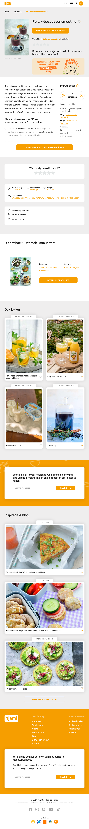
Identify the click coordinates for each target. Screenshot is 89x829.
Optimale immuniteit (51, 39)
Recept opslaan (18, 220)
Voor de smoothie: (67, 104)
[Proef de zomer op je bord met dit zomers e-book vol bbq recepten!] (58, 66)
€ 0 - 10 (50, 190)
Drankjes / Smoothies (20, 198)
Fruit (32, 198)
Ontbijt (70, 198)
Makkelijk (34, 190)
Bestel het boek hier (58, 280)
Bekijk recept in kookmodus (51, 31)
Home (7, 11)
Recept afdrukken (19, 215)
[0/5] (41, 44)
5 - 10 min (16, 190)
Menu (66, 3)
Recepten (18, 11)
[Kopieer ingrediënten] (77, 86)
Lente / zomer (60, 198)
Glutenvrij (39, 198)
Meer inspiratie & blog (44, 700)
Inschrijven (65, 488)
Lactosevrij (48, 198)
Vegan (76, 198)
